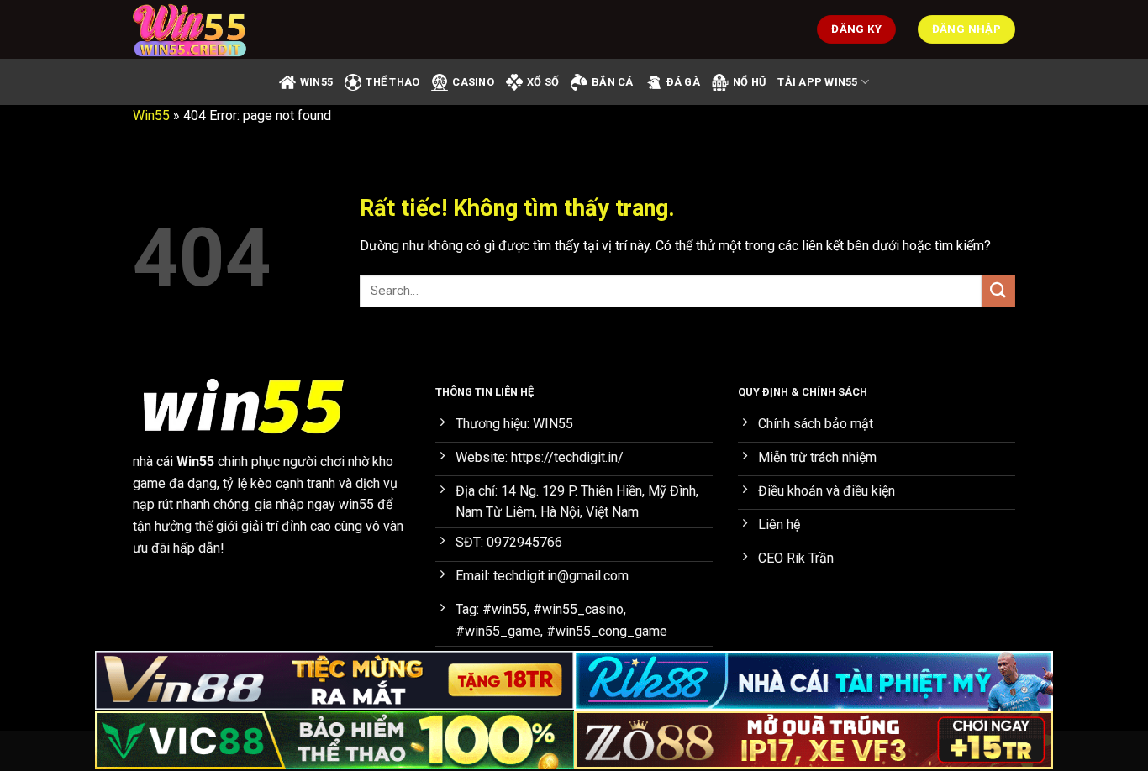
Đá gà (683, 82)
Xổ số (543, 82)
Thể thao (392, 82)
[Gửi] (998, 291)
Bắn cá (613, 82)
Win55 (151, 115)
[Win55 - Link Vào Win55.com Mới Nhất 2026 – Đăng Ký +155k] (217, 29)
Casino (473, 82)
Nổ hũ (749, 82)
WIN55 (316, 82)
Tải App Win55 (817, 82)
